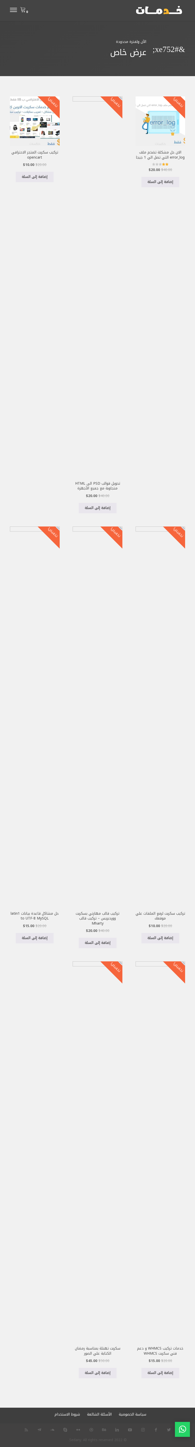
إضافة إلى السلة (160, 181)
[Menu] (13, 11)
